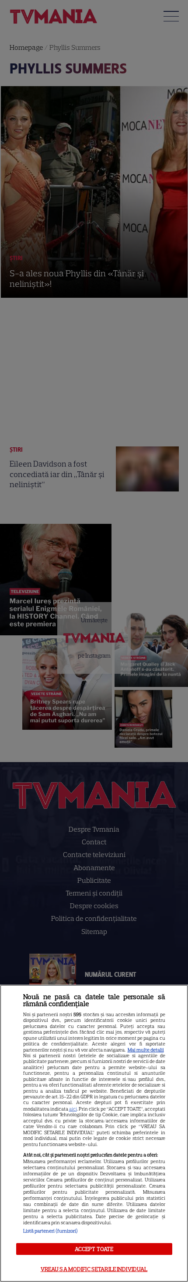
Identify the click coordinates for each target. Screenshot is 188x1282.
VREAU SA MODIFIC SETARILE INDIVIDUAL (94, 1269)
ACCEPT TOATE (94, 1249)
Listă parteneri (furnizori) (50, 1231)
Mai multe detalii (146, 1050)
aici (73, 1109)
